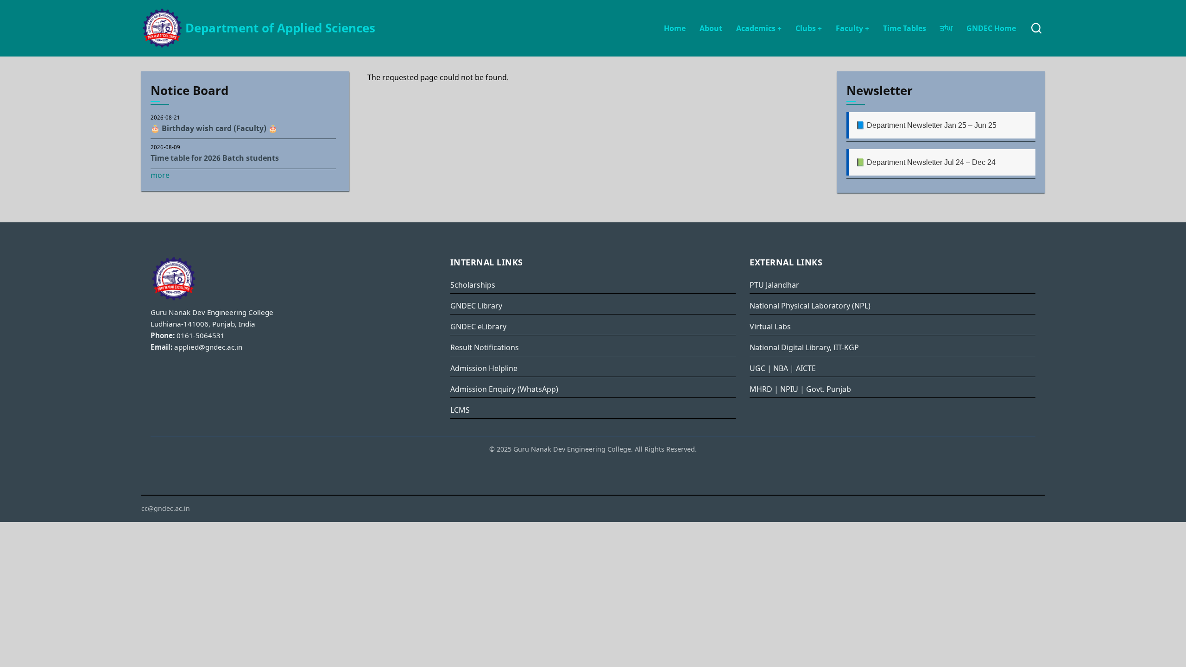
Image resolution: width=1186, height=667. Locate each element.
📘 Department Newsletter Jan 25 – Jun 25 (926, 125)
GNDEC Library (476, 306)
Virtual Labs (770, 326)
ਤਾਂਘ (946, 28)
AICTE (806, 368)
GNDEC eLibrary (478, 326)
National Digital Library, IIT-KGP (804, 347)
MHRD (761, 389)
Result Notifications (484, 347)
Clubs (808, 28)
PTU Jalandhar (774, 285)
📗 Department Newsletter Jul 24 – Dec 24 (926, 162)
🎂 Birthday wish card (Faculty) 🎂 (214, 128)
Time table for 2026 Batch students (215, 158)
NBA (780, 368)
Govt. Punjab (828, 389)
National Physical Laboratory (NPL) (810, 306)
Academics (759, 28)
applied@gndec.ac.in (208, 347)
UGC (757, 368)
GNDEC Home (991, 28)
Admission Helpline (483, 368)
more (160, 175)
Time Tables (904, 28)
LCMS (460, 410)
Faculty (852, 28)
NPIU (789, 389)
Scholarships (472, 285)
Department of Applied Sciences (280, 28)
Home (675, 28)
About (711, 28)
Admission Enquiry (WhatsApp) (504, 389)
